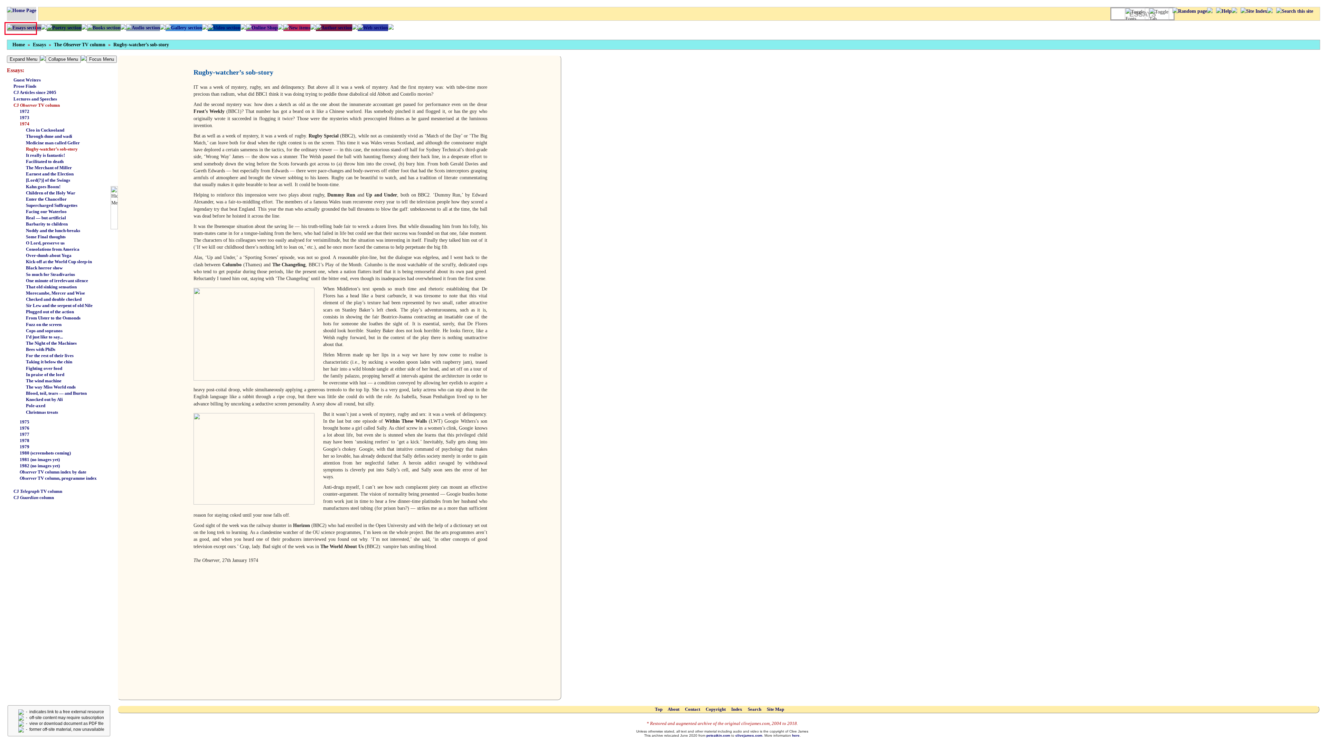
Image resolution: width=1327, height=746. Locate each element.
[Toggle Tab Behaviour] (1159, 14)
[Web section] (373, 27)
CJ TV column (36, 105)
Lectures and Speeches (35, 99)
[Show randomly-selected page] (1190, 11)
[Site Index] (1254, 11)
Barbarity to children (47, 224)
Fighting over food (44, 368)
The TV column (79, 44)
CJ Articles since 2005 (34, 92)
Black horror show (44, 267)
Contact (692, 709)
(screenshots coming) (45, 453)
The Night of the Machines (51, 343)
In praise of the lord (45, 374)
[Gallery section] (184, 27)
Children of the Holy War (50, 192)
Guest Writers (27, 80)
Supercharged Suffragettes (51, 205)
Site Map (775, 709)
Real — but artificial (46, 217)
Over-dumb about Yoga (49, 255)
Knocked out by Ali (44, 399)
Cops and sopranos (44, 330)
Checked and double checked (54, 299)
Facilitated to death (45, 161)
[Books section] (104, 27)
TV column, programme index (58, 478)
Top (658, 709)
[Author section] (334, 27)
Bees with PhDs (40, 349)
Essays (39, 44)
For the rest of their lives (50, 355)
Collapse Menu (63, 59)
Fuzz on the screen (44, 324)
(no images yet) (40, 459)
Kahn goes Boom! (43, 186)
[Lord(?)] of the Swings (48, 180)
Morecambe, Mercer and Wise (55, 293)
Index (736, 709)
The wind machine (44, 380)
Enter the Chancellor (46, 199)
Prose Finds (24, 86)
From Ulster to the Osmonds (53, 318)
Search (754, 709)
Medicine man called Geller (53, 142)
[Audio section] (143, 27)
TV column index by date (53, 472)
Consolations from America (52, 249)
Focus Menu (101, 59)
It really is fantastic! (45, 155)
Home (18, 44)
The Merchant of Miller (49, 167)
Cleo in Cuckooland (45, 130)
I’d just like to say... (44, 336)
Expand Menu (23, 59)
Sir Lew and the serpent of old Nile (59, 305)
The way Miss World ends (51, 387)
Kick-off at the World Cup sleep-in (59, 261)
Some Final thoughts (46, 236)
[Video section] (224, 27)
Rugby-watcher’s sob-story (141, 44)
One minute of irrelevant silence (57, 280)
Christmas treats (42, 412)
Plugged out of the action (50, 311)
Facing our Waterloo (46, 211)
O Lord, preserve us (45, 243)
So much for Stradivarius (50, 274)
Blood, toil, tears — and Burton (56, 393)
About (673, 709)
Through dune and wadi (49, 136)
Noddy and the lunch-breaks (53, 230)
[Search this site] (1294, 11)
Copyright (716, 709)
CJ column (33, 497)
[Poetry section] (64, 27)
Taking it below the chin (49, 361)
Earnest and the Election (50, 173)
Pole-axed (35, 405)
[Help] (1224, 11)
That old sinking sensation (51, 286)
